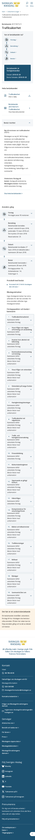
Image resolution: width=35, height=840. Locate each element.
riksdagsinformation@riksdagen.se (18, 690)
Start (3, 12)
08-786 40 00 (9, 673)
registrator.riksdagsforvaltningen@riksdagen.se (19, 711)
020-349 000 (9, 687)
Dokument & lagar (13, 12)
